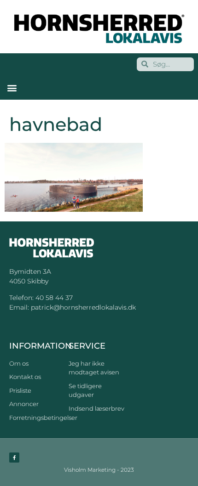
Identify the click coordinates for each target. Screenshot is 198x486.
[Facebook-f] (14, 457)
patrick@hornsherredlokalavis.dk (83, 307)
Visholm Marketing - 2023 (99, 469)
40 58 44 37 (54, 298)
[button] (11, 88)
